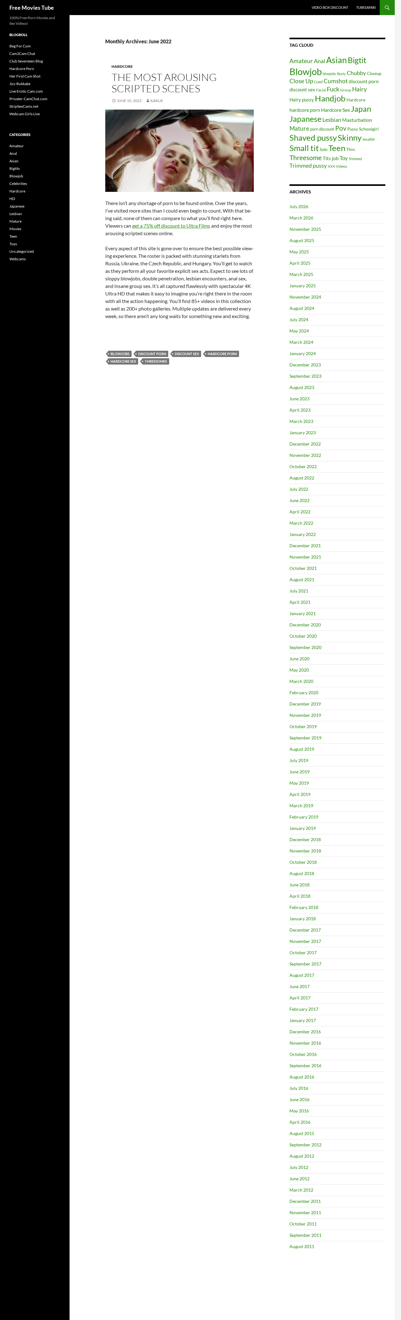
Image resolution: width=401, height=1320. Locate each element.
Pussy (352, 129)
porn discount (322, 129)
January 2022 (302, 534)
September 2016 (305, 1065)
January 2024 (302, 353)
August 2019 (301, 749)
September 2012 (305, 1144)
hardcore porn (222, 354)
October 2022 (303, 466)
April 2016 (299, 1122)
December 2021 (305, 545)
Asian (336, 60)
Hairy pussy (301, 99)
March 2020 (301, 681)
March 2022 (301, 523)
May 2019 (299, 783)
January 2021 (302, 613)
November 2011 (305, 1212)
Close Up (301, 80)
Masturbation (357, 120)
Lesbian (331, 119)
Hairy (359, 89)
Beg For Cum (20, 46)
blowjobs (120, 354)
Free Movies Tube (31, 7)
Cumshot (336, 81)
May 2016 (299, 1110)
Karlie (156, 100)
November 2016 (305, 1043)
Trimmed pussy (308, 165)
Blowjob (305, 71)
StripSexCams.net (23, 106)
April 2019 (299, 794)
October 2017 (303, 952)
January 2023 (302, 432)
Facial (321, 90)
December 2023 (305, 364)
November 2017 (305, 941)
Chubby (356, 72)
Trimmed (355, 159)
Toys (13, 243)
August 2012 (301, 1156)
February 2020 (303, 692)
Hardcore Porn (21, 68)
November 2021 (305, 557)
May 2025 (299, 251)
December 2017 (305, 930)
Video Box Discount (330, 7)
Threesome (305, 157)
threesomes (156, 361)
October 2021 (303, 568)
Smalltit (368, 139)
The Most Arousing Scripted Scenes (164, 83)
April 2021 (299, 602)
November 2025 (305, 229)
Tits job (331, 158)
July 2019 (298, 760)
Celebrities (18, 183)
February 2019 (303, 817)
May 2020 (299, 670)
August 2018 (301, 873)
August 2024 (301, 308)
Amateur (301, 60)
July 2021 (298, 590)
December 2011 (305, 1201)
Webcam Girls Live (24, 113)
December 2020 (305, 624)
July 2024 (298, 319)
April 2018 (299, 896)
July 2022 (298, 489)
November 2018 (305, 850)
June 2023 (299, 398)
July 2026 (298, 206)
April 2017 (299, 997)
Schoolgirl (369, 129)
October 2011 (303, 1223)
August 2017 (301, 975)
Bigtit (357, 60)
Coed (318, 81)
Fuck (333, 89)
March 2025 (301, 274)
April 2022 (299, 511)
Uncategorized (21, 251)
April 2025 (299, 263)
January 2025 (302, 285)
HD (12, 198)
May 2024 (299, 330)
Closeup (374, 73)
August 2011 (301, 1246)
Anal (319, 60)
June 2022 (299, 500)
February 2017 (303, 1009)
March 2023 (301, 421)
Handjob (330, 98)
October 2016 (303, 1054)
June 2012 (299, 1178)
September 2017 (305, 963)
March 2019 (301, 805)
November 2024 (305, 297)
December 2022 (305, 443)
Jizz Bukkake (19, 83)
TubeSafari (366, 7)
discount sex (187, 354)
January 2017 (302, 1020)
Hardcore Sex (123, 361)
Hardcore (122, 66)
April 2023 (299, 410)
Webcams (17, 259)
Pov (340, 128)
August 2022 (301, 477)
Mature (299, 128)
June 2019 (299, 771)
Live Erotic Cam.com (26, 91)
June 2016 (299, 1099)
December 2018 (305, 839)
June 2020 (299, 658)
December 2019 (305, 703)
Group (345, 90)
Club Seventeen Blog (26, 61)
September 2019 (305, 737)
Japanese (305, 118)
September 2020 (305, 647)
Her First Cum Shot (24, 76)
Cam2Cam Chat (22, 53)
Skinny (350, 138)
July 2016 (298, 1088)
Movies (15, 228)
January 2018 (302, 918)
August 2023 (301, 387)
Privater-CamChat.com (28, 98)
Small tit (304, 148)
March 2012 (301, 1190)
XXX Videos (337, 166)
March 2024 (301, 342)
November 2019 (305, 715)
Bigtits (14, 168)
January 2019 (302, 828)
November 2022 (305, 455)
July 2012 (298, 1167)
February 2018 (303, 907)
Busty (341, 74)
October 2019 (303, 726)
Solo (323, 149)
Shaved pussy (313, 138)
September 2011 (305, 1235)
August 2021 (301, 579)
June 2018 (299, 884)
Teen (336, 148)
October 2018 (303, 862)
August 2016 (301, 1076)
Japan (361, 108)
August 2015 (301, 1133)
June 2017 (299, 986)
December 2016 (305, 1031)
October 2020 (303, 636)
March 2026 (301, 217)
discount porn (152, 354)
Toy (344, 158)
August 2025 (301, 240)
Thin (350, 149)
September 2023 (305, 376)
